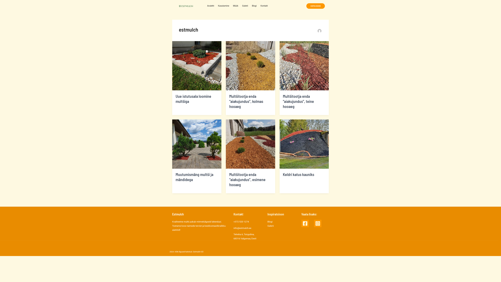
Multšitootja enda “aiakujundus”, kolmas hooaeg (246, 101)
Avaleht (210, 6)
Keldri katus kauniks (298, 174)
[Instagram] (317, 223)
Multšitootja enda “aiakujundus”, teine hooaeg (298, 101)
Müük (235, 6)
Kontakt (264, 6)
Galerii (245, 6)
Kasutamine (223, 6)
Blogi (254, 6)
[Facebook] (305, 223)
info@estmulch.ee (242, 228)
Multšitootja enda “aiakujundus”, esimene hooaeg (247, 179)
